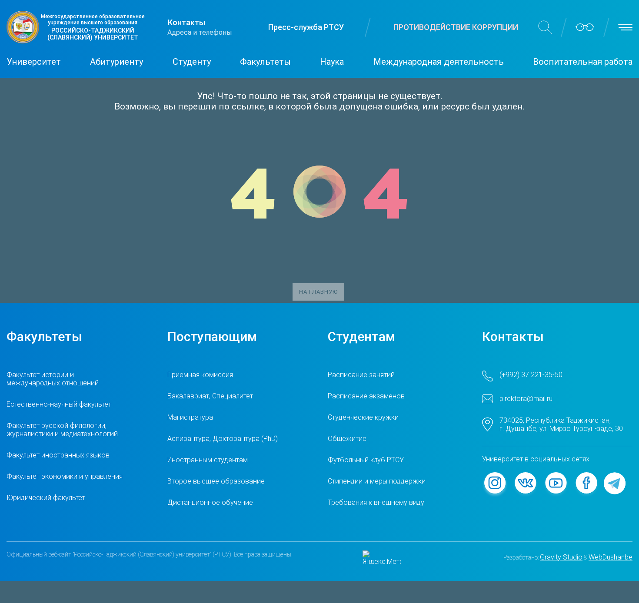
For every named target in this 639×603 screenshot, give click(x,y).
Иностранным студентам (207, 460)
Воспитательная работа (582, 61)
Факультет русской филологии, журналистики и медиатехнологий (62, 429)
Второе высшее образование (216, 481)
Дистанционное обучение (210, 502)
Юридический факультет (46, 498)
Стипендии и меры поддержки (377, 481)
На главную (318, 291)
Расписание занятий (361, 375)
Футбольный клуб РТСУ (366, 460)
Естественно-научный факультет (59, 404)
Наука (332, 61)
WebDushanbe (610, 557)
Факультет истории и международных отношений (53, 379)
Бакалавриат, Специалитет (210, 396)
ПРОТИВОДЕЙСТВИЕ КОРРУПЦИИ (455, 27)
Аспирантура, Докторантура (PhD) (222, 438)
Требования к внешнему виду (376, 502)
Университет (34, 61)
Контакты (186, 22)
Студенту (192, 61)
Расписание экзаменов (366, 396)
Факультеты (265, 61)
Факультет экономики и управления (65, 476)
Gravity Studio (561, 557)
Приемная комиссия (200, 375)
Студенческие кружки (363, 417)
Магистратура (190, 417)
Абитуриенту (116, 61)
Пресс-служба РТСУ (306, 27)
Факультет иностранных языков (58, 455)
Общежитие (347, 438)
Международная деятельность (438, 61)
